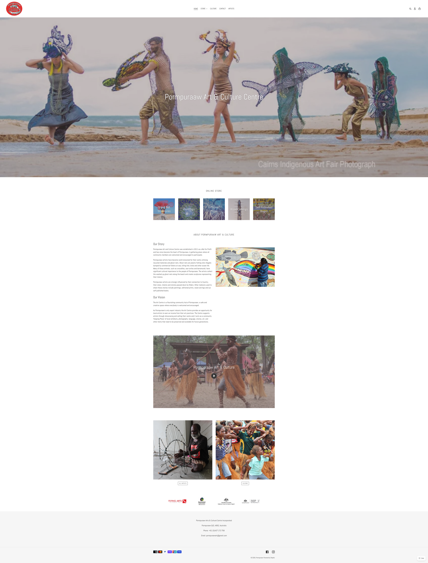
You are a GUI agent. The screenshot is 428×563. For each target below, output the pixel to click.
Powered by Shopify (269, 558)
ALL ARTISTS (183, 483)
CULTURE (245, 483)
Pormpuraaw (259, 558)
